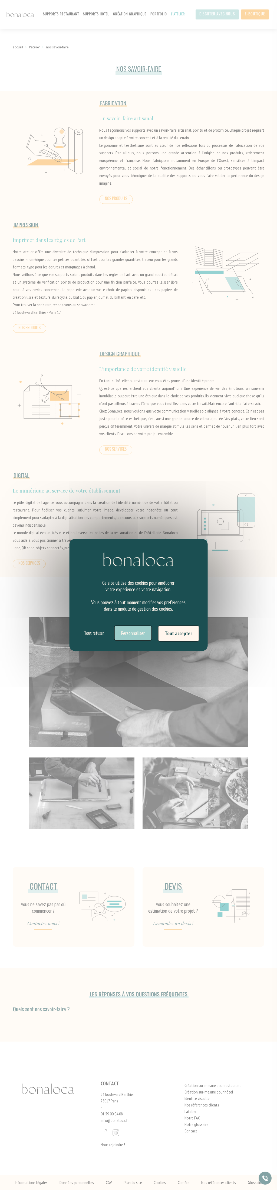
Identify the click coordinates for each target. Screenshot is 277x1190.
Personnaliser (133, 633)
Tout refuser (94, 633)
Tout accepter (178, 633)
